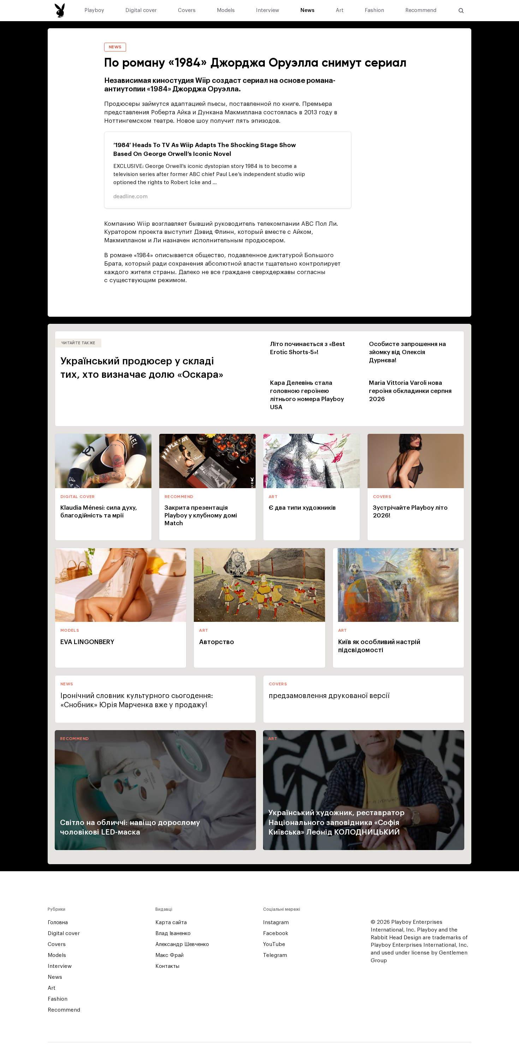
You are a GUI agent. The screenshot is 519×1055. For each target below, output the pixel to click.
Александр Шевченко (182, 944)
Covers (187, 10)
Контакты (167, 966)
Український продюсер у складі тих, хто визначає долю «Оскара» (141, 368)
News (307, 10)
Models (226, 10)
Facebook (275, 933)
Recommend (420, 10)
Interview (267, 10)
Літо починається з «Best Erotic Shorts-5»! (307, 348)
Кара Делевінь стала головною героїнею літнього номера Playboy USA (307, 395)
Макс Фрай (169, 955)
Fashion (374, 10)
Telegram (275, 955)
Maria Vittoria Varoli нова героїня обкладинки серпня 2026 (410, 391)
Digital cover (141, 10)
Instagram (276, 922)
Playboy (94, 10)
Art (340, 10)
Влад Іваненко (173, 933)
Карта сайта (171, 922)
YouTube (274, 944)
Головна (58, 922)
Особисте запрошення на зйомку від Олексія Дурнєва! (407, 352)
